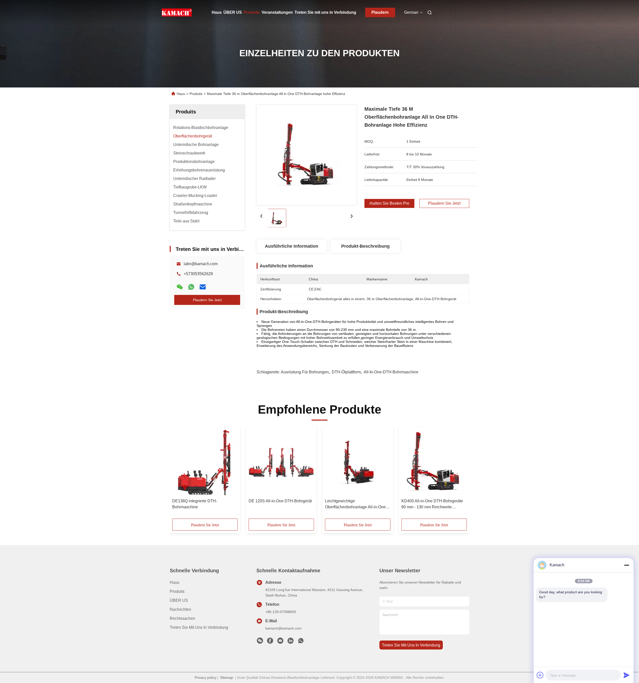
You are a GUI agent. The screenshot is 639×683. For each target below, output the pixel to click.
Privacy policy (205, 678)
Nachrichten (180, 609)
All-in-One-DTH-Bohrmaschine (391, 372)
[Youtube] (280, 642)
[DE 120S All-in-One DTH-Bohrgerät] (281, 462)
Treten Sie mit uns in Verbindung (325, 12)
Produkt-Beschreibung (365, 246)
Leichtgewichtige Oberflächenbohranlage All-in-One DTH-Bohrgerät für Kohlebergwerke (356, 504)
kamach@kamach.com (283, 628)
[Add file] (540, 675)
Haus (217, 12)
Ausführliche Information (291, 246)
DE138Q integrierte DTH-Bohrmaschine (194, 504)
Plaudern (380, 12)
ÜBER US (232, 12)
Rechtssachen (182, 618)
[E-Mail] (203, 287)
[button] (179, 474)
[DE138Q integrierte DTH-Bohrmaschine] (205, 462)
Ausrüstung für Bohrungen (305, 372)
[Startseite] (177, 12)
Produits (252, 12)
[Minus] (627, 565)
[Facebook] (270, 642)
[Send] (627, 675)
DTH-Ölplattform (346, 372)
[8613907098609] (300, 642)
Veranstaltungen (277, 12)
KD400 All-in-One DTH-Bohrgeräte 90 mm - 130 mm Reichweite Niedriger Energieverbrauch (432, 504)
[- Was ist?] (191, 287)
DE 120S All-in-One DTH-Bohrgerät (280, 501)
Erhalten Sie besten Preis (389, 203)
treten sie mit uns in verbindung (411, 645)
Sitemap (226, 678)
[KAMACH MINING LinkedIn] (290, 642)
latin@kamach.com (201, 264)
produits (177, 591)
